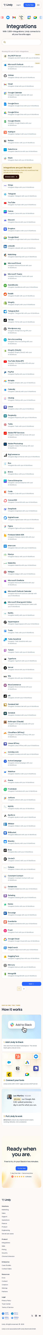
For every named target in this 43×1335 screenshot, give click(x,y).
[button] (38, 5)
